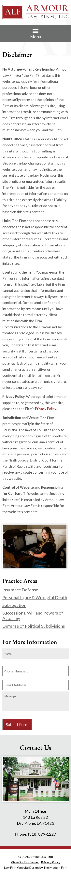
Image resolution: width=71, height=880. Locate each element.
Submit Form (17, 724)
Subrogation (14, 605)
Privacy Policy (45, 408)
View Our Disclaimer (25, 862)
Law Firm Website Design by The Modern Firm (35, 867)
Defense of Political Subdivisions (33, 626)
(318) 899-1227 (42, 834)
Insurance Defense (20, 589)
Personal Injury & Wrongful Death (34, 597)
